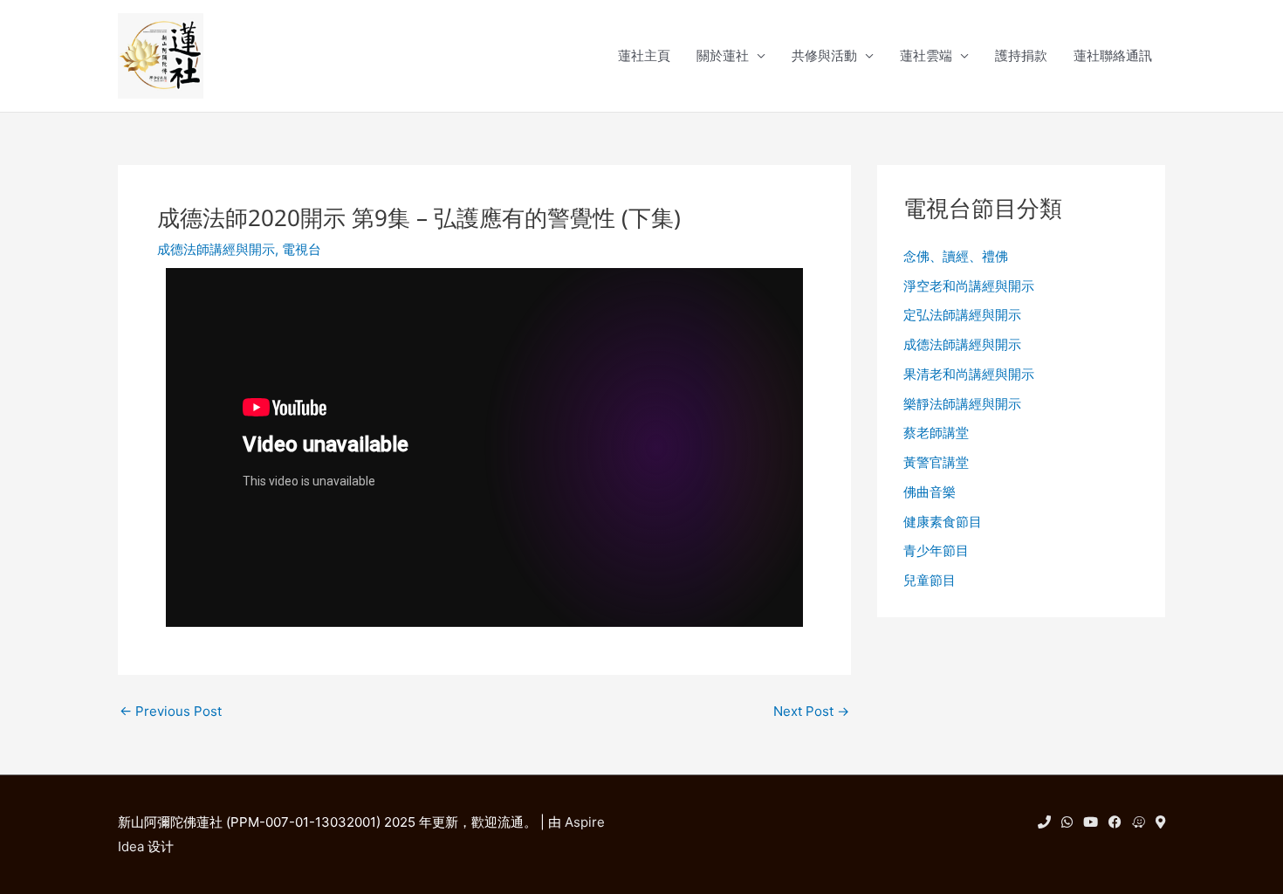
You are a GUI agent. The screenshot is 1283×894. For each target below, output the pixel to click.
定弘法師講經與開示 (962, 314)
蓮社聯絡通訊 (1113, 55)
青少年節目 (936, 550)
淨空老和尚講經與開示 (968, 286)
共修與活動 (824, 55)
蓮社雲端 (926, 55)
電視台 (301, 249)
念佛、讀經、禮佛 (955, 256)
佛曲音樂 (929, 492)
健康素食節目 (942, 521)
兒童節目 (929, 580)
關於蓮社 (722, 55)
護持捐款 (1021, 55)
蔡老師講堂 (936, 432)
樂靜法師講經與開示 (962, 403)
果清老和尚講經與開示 (968, 374)
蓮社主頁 (644, 55)
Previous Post (171, 711)
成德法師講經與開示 (216, 249)
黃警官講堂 (936, 462)
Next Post (811, 711)
